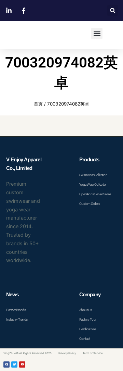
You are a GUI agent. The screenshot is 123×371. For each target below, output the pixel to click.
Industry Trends (17, 319)
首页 (38, 104)
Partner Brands (16, 310)
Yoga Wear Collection (93, 184)
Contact (84, 339)
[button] (112, 10)
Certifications (87, 329)
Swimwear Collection (93, 175)
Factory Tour (87, 319)
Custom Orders (89, 204)
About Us (85, 310)
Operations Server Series (95, 194)
